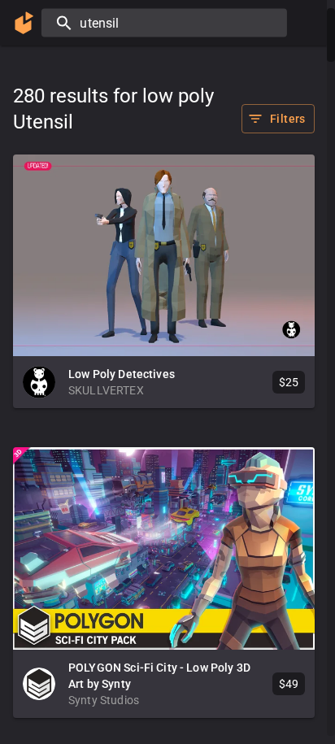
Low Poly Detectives (121, 374)
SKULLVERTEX (106, 390)
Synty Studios (103, 700)
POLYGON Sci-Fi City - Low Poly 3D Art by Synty (159, 675)
